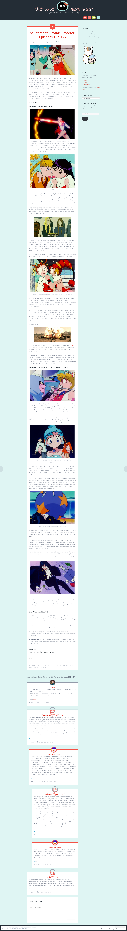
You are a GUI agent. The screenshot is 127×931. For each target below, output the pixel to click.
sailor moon (32, 667)
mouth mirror (60, 626)
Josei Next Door (54, 754)
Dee (45, 665)
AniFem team (86, 35)
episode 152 (53, 665)
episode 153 (60, 665)
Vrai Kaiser (52, 687)
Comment (71, 918)
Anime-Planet (87, 84)
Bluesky (85, 80)
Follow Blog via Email (89, 103)
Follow (85, 118)
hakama (72, 345)
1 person (34, 699)
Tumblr (85, 82)
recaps (66, 665)
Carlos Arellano (52, 877)
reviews (71, 665)
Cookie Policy (25, 928)
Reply (32, 702)
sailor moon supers (42, 667)
